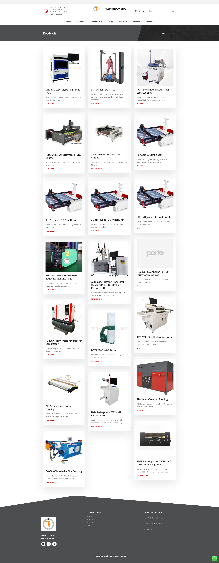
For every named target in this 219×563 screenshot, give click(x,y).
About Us (123, 21)
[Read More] (64, 67)
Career (149, 21)
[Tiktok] (143, 11)
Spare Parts (97, 21)
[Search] (173, 11)
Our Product (90, 519)
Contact (136, 21)
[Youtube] (135, 11)
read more (50, 104)
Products (80, 21)
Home (68, 21)
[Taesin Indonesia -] (109, 8)
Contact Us (90, 517)
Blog (111, 21)
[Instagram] (139, 11)
